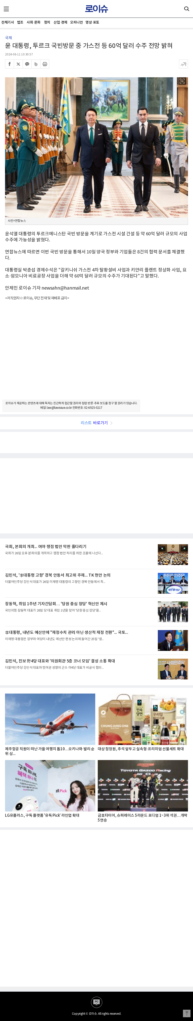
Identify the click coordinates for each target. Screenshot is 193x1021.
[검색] (186, 9)
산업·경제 (60, 22)
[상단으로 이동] (186, 1013)
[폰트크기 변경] (183, 64)
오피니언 (76, 22)
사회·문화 (33, 22)
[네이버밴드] (36, 64)
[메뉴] (6, 9)
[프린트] (44, 64)
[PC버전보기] (96, 1002)
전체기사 (7, 22)
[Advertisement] (96, 354)
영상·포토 (92, 22)
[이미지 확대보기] (182, 81)
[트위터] (18, 64)
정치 (47, 22)
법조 (20, 22)
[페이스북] (9, 64)
